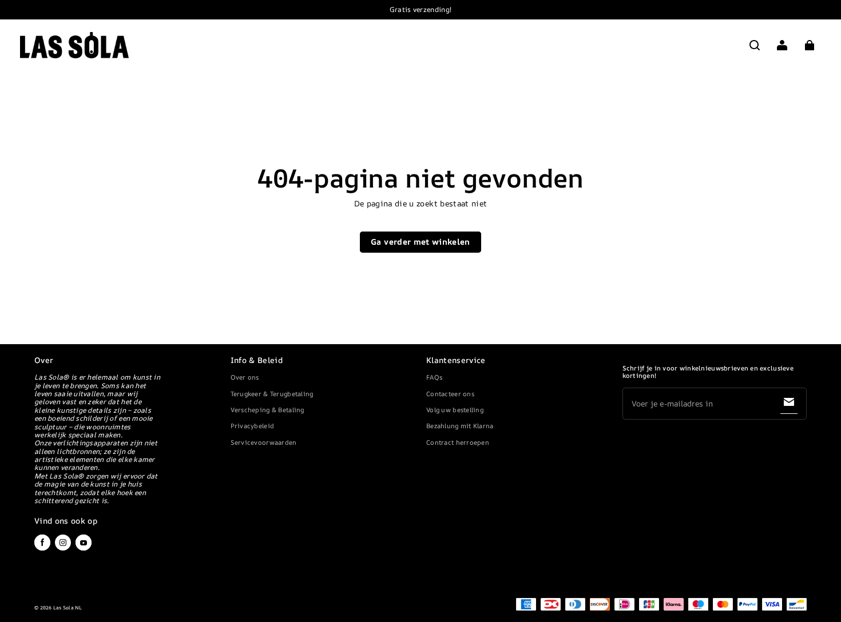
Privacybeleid (253, 425)
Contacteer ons (450, 393)
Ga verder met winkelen (420, 241)
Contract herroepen (457, 442)
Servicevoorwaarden (264, 442)
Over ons (245, 377)
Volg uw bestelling (454, 409)
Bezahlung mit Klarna (460, 425)
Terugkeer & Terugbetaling (272, 393)
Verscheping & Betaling (267, 409)
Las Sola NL (67, 607)
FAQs (434, 377)
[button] (754, 45)
